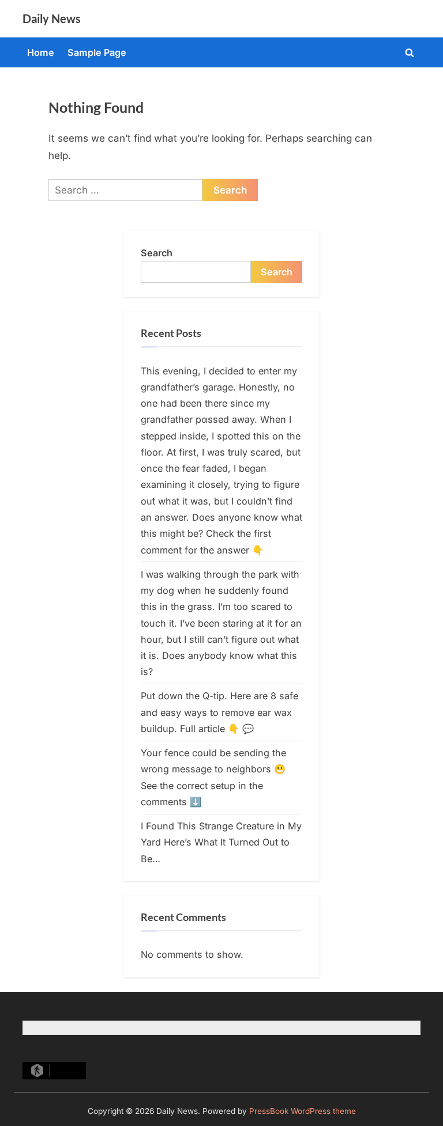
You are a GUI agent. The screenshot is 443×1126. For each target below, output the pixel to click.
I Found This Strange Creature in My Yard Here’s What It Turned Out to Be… (221, 842)
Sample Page (96, 52)
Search (156, 253)
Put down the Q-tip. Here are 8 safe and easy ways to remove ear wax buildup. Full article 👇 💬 (219, 712)
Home (40, 52)
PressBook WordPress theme (302, 1111)
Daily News (51, 18)
